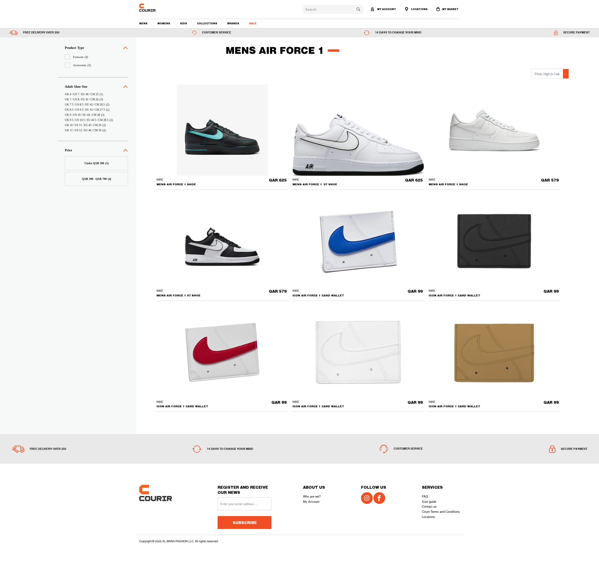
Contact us (429, 506)
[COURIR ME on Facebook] (379, 498)
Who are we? (312, 496)
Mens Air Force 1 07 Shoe (222, 241)
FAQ (425, 496)
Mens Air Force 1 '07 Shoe (358, 145)
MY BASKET (450, 9)
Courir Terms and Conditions (441, 511)
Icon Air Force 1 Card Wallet (358, 241)
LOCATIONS (418, 9)
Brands (233, 23)
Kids (183, 23)
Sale (252, 23)
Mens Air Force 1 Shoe (222, 130)
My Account (311, 501)
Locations (428, 517)
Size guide (429, 501)
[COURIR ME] (164, 8)
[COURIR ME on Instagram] (367, 498)
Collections (207, 23)
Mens (143, 23)
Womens (163, 23)
